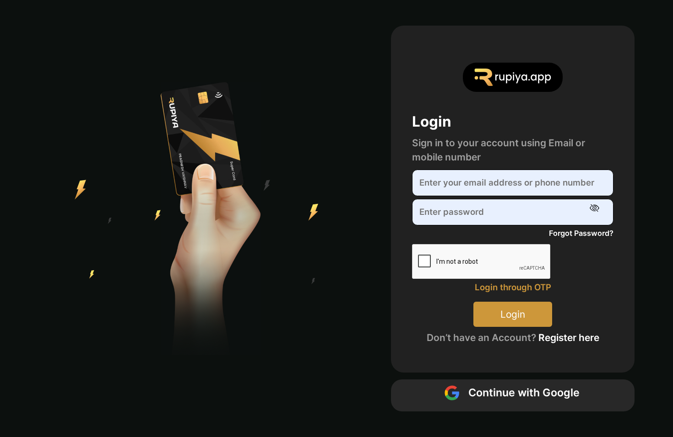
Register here (568, 337)
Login (512, 314)
